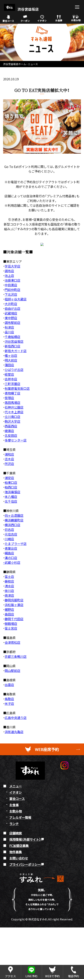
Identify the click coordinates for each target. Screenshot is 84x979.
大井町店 (11, 303)
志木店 (9, 459)
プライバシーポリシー (25, 864)
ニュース (33, 64)
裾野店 (9, 609)
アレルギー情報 (20, 817)
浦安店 (9, 477)
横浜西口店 (12, 524)
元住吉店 (11, 534)
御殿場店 (11, 623)
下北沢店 (11, 294)
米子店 (9, 703)
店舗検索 (15, 833)
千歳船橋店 (12, 336)
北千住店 (11, 501)
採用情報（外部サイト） (25, 839)
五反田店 (11, 435)
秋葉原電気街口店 (17, 388)
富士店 (9, 576)
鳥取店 (9, 698)
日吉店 (9, 529)
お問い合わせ (18, 858)
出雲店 (9, 684)
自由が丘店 (12, 308)
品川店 (9, 332)
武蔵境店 (11, 313)
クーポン (25, 20)
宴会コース (8, 20)
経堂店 (9, 374)
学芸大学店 (12, 266)
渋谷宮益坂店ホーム (14, 64)
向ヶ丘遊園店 (14, 515)
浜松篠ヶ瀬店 (14, 604)
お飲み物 (75, 20)
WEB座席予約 (47, 749)
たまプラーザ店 (16, 543)
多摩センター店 (16, 440)
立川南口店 (12, 416)
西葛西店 (11, 426)
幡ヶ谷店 (11, 355)
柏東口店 (11, 482)
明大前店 (11, 360)
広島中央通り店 (16, 717)
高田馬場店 (12, 402)
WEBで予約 (52, 976)
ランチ (14, 823)
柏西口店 (11, 487)
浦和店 (9, 454)
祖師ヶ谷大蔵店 (16, 299)
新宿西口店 (12, 346)
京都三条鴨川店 (16, 656)
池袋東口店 (12, 280)
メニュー (15, 786)
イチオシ (42, 20)
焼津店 (9, 595)
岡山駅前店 (12, 670)
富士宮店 (11, 628)
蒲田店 (9, 365)
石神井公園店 (14, 407)
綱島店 (9, 553)
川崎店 (9, 539)
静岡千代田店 (14, 618)
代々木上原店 (14, 412)
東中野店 (11, 317)
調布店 (9, 270)
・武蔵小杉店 (11, 562)
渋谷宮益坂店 (28, 9)
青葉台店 (11, 548)
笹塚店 (9, 397)
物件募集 (15, 851)
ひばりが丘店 (14, 369)
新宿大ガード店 (16, 350)
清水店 (9, 586)
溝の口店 (11, 557)
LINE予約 (31, 976)
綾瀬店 (9, 430)
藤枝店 (9, 581)
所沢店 (9, 463)
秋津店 (9, 327)
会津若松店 (12, 642)
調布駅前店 (12, 322)
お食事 (58, 20)
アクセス (10, 976)
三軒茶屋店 (12, 383)
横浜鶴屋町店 (14, 520)
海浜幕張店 (12, 492)
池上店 (9, 275)
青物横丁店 (12, 393)
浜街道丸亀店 (14, 731)
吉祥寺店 (11, 379)
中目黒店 (11, 285)
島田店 (9, 614)
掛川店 (9, 590)
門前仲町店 (12, 289)
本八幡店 (11, 496)
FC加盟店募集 (19, 845)
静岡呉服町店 (14, 600)
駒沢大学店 (12, 421)
